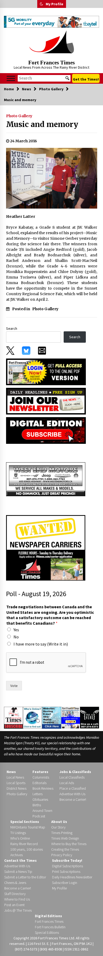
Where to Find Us (17, 899)
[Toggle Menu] (11, 78)
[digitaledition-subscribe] (46, 430)
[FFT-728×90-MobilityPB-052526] (51, 22)
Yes (16, 629)
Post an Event (14, 904)
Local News (15, 777)
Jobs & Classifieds (75, 771)
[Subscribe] (13, 717)
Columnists (40, 777)
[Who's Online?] (32, 717)
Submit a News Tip (18, 871)
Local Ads (66, 782)
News (11, 771)
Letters (37, 794)
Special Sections (24, 821)
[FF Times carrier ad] (45, 547)
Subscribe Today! (67, 860)
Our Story (58, 827)
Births (36, 805)
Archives (16, 855)
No (16, 636)
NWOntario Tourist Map (27, 827)
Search (11, 328)
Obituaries (40, 799)
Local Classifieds (72, 777)
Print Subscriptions (66, 871)
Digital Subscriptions (67, 866)
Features (40, 771)
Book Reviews (42, 788)
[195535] (45, 479)
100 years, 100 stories (26, 849)
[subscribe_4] (46, 400)
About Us (59, 821)
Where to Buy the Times (68, 843)
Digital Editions (48, 915)
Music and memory (42, 124)
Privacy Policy (61, 855)
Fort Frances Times (51, 62)
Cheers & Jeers (15, 882)
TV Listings (18, 832)
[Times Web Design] (51, 717)
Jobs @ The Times (18, 910)
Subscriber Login (64, 882)
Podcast (38, 816)
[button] (41, 4)
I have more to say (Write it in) (40, 644)
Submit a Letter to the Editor (25, 877)
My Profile (54, 4)
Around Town (42, 810)
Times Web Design (65, 838)
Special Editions (47, 932)
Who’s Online (20, 838)
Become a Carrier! (72, 799)
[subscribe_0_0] (46, 371)
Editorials (39, 782)
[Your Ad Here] (89, 717)
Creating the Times (65, 849)
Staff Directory (15, 893)
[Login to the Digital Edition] (70, 717)
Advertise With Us (72, 794)
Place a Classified (72, 788)
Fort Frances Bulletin (50, 927)
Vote (14, 685)
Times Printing (61, 832)
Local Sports (16, 782)
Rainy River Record (24, 843)
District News (16, 788)
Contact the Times (20, 860)
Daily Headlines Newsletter (72, 877)
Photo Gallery (19, 116)
